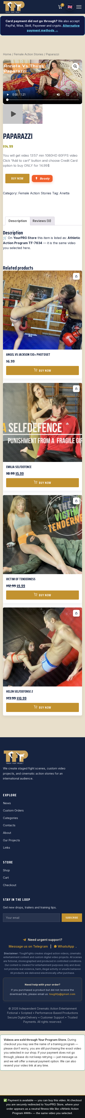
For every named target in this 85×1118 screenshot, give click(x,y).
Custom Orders (13, 810)
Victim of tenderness (20, 579)
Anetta (64, 193)
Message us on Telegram (28, 946)
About (7, 833)
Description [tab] (17, 221)
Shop (6, 870)
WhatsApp (65, 946)
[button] (75, 66)
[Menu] (79, 7)
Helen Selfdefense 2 (19, 691)
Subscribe (72, 918)
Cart (6, 877)
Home (7, 54)
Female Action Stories (28, 54)
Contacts (9, 825)
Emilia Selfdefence (18, 466)
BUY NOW (17, 178)
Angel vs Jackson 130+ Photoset (28, 354)
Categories (10, 818)
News (7, 803)
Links (6, 847)
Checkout (9, 885)
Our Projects (11, 840)
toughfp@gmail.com (62, 994)
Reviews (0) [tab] (42, 221)
